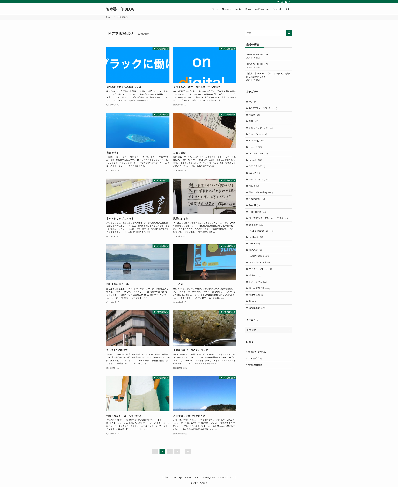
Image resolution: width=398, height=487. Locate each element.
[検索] (290, 1)
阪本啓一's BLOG (120, 9)
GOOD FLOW (257, 166)
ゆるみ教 (255, 250)
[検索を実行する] (289, 33)
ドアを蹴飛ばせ (259, 288)
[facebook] (278, 1)
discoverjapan (258, 153)
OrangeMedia (255, 364)
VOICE (254, 243)
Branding (256, 140)
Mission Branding (261, 192)
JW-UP (254, 172)
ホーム (167, 477)
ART (253, 121)
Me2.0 (254, 185)
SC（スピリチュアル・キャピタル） (268, 218)
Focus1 (255, 159)
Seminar (256, 224)
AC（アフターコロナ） (263, 108)
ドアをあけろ (258, 281)
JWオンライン (258, 179)
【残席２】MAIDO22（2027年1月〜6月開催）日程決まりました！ (268, 76)
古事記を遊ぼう (259, 256)
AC (252, 101)
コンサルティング (259, 262)
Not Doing (257, 198)
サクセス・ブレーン (260, 268)
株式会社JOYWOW (257, 351)
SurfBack (256, 236)
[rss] (286, 1)
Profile (188, 477)
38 (188, 451)
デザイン (255, 275)
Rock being (257, 211)
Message (178, 477)
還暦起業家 (257, 307)
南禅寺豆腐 (256, 294)
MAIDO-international (262, 230)
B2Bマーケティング (261, 127)
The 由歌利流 (255, 358)
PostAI (254, 205)
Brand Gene (258, 134)
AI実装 (254, 114)
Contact (222, 477)
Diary (255, 147)
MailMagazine (209, 477)
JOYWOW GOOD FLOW (257, 56)
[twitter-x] (282, 1)
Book (197, 477)
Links (231, 477)
